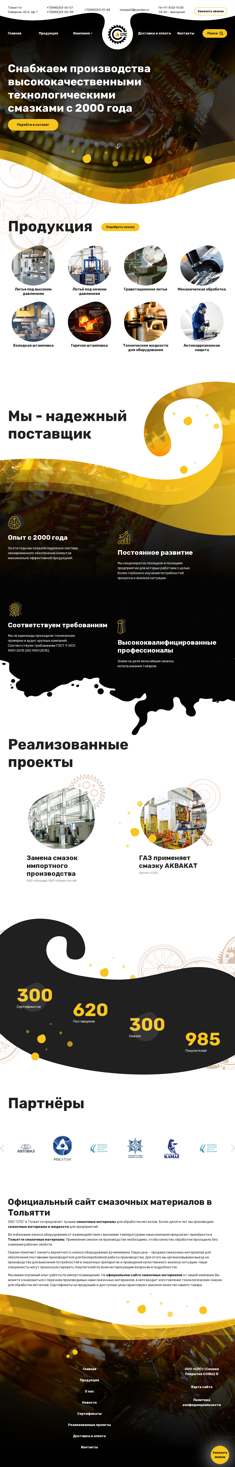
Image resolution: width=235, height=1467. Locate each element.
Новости (89, 1403)
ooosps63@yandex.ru (134, 10)
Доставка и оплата (154, 33)
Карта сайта (201, 1387)
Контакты (185, 33)
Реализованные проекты (89, 1425)
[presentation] (2, 1148)
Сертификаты (89, 1414)
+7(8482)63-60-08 (60, 12)
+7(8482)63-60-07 (60, 7)
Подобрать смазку (120, 227)
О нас (89, 1391)
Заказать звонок (211, 11)
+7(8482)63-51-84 (97, 10)
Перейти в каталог (33, 125)
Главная (14, 33)
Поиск (212, 33)
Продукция (48, 33)
